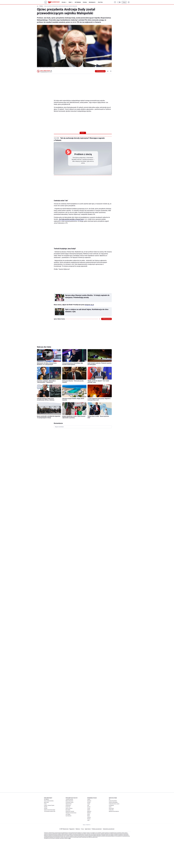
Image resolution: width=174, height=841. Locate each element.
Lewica (110, 806)
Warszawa (89, 800)
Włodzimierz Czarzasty (70, 811)
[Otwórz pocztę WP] (115, 2)
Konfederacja (111, 805)
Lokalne (88, 799)
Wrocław (88, 802)
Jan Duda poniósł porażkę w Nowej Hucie (71, 219)
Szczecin (88, 806)
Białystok (89, 812)
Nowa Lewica (111, 808)
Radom (88, 815)
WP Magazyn (46, 799)
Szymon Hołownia (69, 808)
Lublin (88, 820)
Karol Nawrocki (68, 815)
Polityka (100, 2)
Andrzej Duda (68, 805)
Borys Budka (68, 809)
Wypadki (45, 806)
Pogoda (85, 2)
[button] (119, 2)
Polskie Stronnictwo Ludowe (114, 803)
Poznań (88, 808)
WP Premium (78, 2)
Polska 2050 (111, 809)
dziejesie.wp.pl (89, 304)
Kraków (88, 803)
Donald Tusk (68, 806)
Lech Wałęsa (68, 814)
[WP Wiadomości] (55, 2)
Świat (70, 2)
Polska (63, 2)
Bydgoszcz (89, 811)
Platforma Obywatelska (113, 802)
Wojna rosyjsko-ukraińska (48, 800)
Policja (45, 803)
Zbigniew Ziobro (69, 803)
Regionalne (92, 2)
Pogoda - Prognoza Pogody (49, 805)
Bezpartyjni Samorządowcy (114, 811)
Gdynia (88, 814)
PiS (109, 799)
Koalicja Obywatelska (113, 800)
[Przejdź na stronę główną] (45, 3)
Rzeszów (88, 818)
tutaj (69, 838)
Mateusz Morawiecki (69, 800)
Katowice (89, 817)
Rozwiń (82, 132)
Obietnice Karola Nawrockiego (49, 809)
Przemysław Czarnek (69, 802)
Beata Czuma (47, 70)
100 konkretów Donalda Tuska (49, 811)
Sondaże (45, 808)
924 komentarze (101, 71)
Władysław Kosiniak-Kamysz (71, 812)
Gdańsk (88, 809)
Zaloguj (124, 2)
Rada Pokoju (46, 802)
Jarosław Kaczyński (69, 799)
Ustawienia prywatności (108, 829)
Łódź (88, 805)
